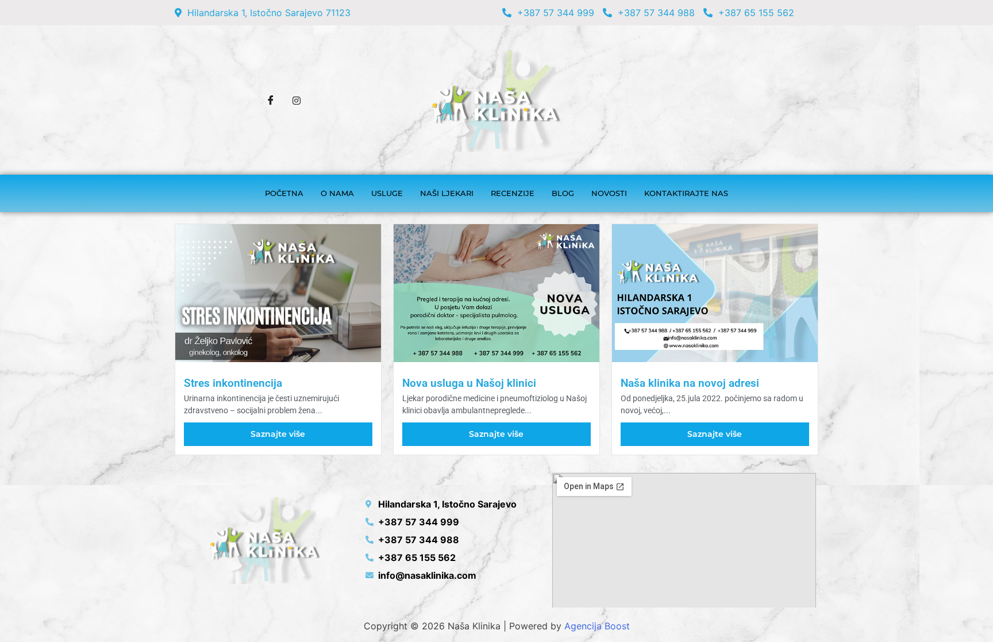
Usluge (387, 193)
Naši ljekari (447, 193)
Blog (563, 193)
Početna (284, 193)
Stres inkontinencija (233, 383)
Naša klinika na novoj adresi (690, 383)
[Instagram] (296, 100)
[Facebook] (270, 100)
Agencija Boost (597, 626)
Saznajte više (278, 434)
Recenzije (512, 193)
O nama (337, 193)
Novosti (609, 193)
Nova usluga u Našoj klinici (469, 383)
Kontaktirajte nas (686, 193)
